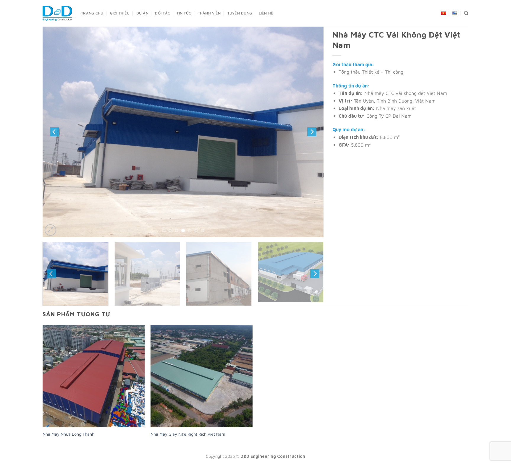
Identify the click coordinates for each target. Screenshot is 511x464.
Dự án (142, 13)
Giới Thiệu (120, 13)
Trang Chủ (92, 13)
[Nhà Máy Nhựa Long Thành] (94, 376)
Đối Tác (162, 13)
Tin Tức (184, 13)
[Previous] (54, 132)
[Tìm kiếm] (466, 13)
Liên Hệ (266, 13)
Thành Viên (209, 13)
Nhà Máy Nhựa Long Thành (68, 434)
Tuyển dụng (239, 13)
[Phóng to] (50, 230)
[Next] (311, 132)
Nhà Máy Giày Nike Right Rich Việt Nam (188, 434)
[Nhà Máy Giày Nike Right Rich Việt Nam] (202, 376)
